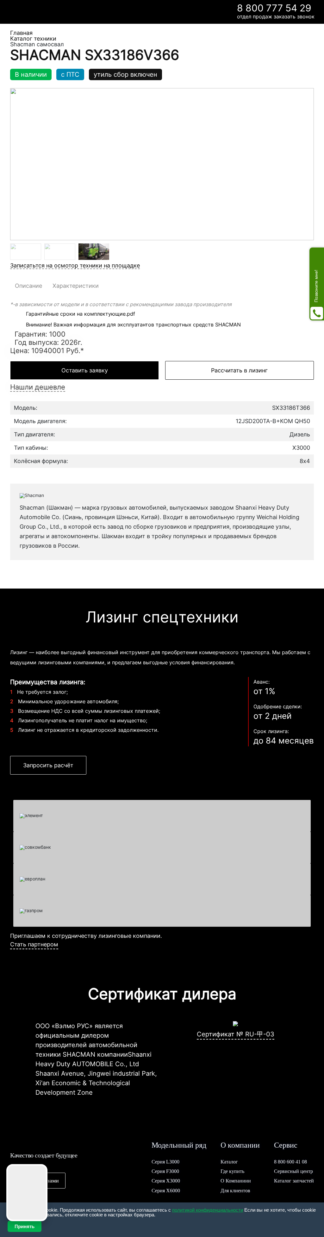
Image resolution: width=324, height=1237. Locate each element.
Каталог (229, 1161)
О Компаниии (236, 1180)
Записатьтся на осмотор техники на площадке (75, 266)
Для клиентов (235, 1190)
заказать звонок (294, 16)
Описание (28, 285)
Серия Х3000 (166, 1180)
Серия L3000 (165, 1161)
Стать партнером (34, 944)
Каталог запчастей (294, 1180)
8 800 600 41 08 (290, 1161)
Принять (24, 1226)
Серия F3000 (165, 1171)
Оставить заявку (84, 370)
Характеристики (76, 285)
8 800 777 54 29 (274, 8)
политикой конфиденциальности (207, 1210)
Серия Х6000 (166, 1190)
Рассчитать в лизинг (239, 370)
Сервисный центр (293, 1171)
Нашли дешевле (37, 387)
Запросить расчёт (48, 765)
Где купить (232, 1171)
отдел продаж (254, 16)
